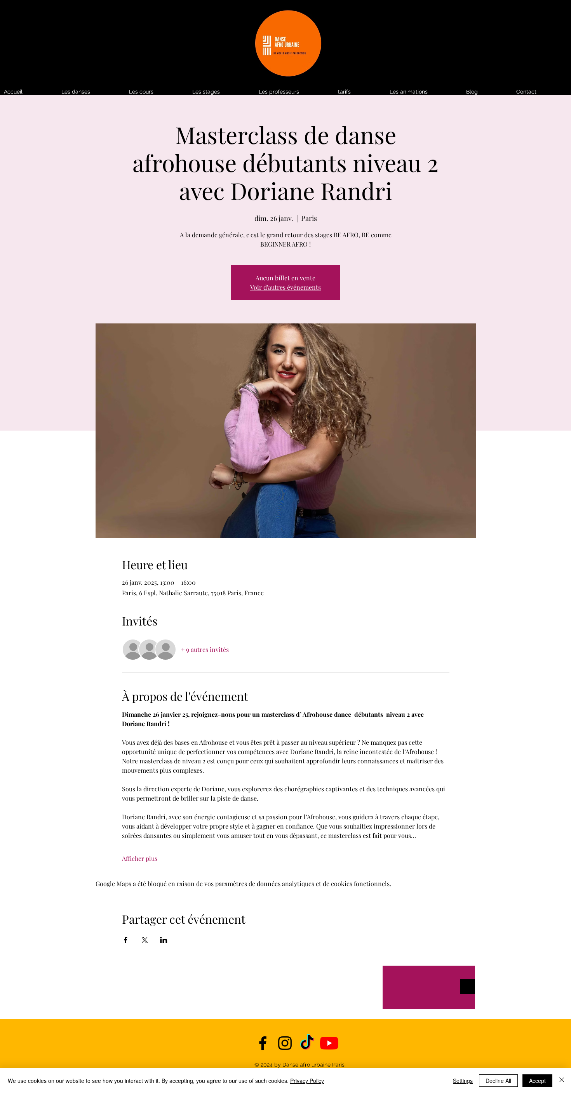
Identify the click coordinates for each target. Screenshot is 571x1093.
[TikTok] (307, 1043)
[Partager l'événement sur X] (144, 940)
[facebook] (263, 1043)
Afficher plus (139, 858)
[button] (360, 92)
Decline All (498, 1080)
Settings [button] (463, 1080)
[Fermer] (561, 1080)
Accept (537, 1080)
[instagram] (285, 1043)
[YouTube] (329, 1043)
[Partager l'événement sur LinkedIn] (163, 940)
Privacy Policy (307, 1080)
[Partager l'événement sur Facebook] (125, 940)
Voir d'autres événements (285, 287)
